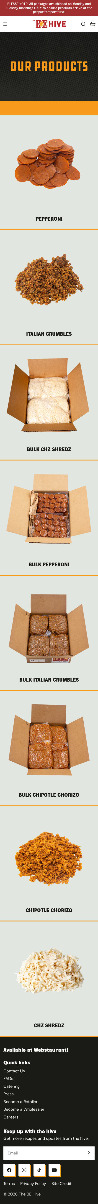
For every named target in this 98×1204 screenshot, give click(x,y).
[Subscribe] (88, 1152)
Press (8, 1094)
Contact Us (14, 1071)
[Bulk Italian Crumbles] (49, 625)
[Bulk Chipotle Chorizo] (49, 740)
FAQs (8, 1078)
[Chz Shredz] (49, 970)
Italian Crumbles (49, 334)
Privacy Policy (33, 1183)
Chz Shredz (49, 1025)
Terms (9, 1183)
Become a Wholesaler (23, 1109)
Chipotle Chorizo (49, 910)
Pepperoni (49, 219)
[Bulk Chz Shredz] (49, 394)
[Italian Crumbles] (49, 279)
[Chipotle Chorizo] (49, 855)
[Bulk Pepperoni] (49, 510)
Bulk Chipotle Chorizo (49, 795)
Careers (10, 1117)
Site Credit (62, 1183)
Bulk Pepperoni (49, 564)
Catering (11, 1086)
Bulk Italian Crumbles (49, 680)
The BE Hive (30, 1194)
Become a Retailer (20, 1101)
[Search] (83, 24)
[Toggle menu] (5, 24)
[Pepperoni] (49, 164)
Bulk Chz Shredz (49, 449)
